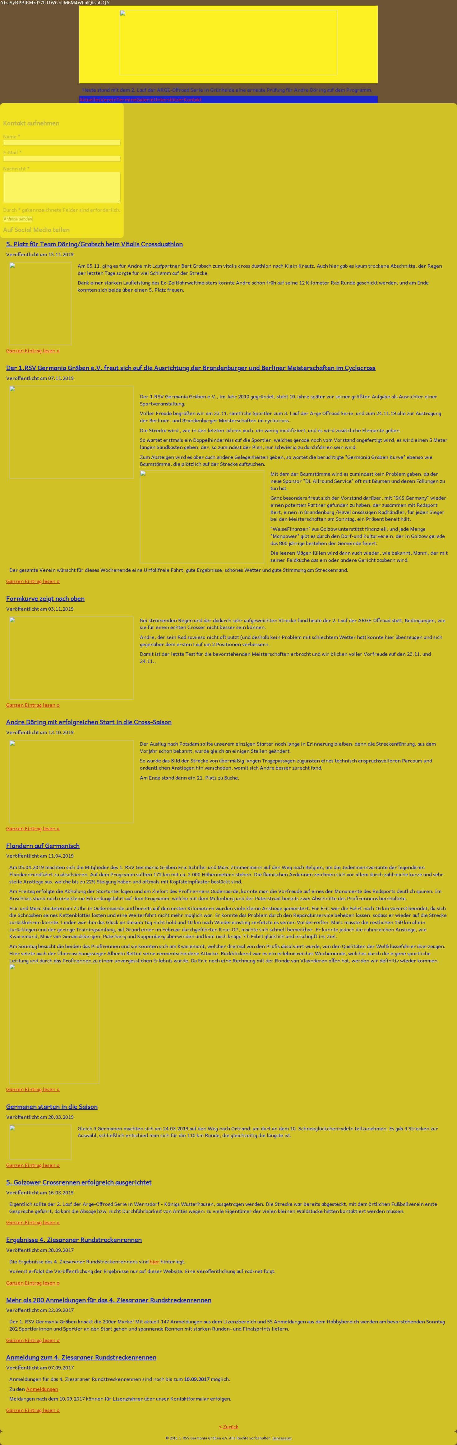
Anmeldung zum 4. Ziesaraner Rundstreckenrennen (81, 1357)
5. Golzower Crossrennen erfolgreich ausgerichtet (79, 1182)
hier (154, 1261)
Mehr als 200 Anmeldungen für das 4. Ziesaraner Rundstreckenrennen (108, 1300)
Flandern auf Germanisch (43, 845)
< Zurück (228, 1426)
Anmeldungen (42, 1389)
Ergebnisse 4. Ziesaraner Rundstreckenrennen (74, 1239)
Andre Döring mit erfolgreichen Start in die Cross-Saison (89, 722)
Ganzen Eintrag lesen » (33, 350)
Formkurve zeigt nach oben (45, 598)
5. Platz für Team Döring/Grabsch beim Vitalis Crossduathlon (94, 244)
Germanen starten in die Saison (52, 1106)
